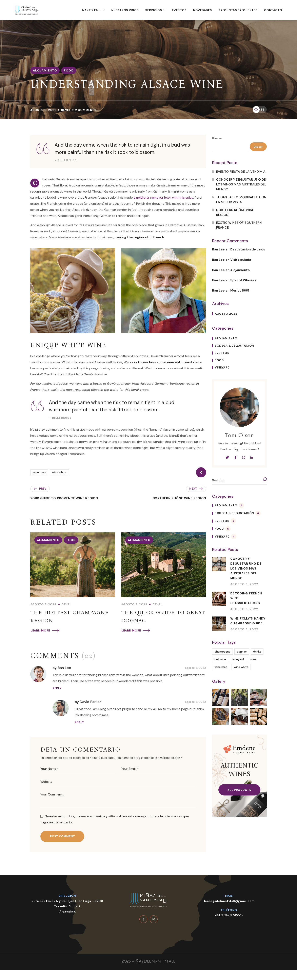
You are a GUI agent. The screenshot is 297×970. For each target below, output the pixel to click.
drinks (257, 651)
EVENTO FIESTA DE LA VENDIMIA (240, 171)
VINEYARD (222, 367)
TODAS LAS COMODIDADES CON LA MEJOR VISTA (241, 199)
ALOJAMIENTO (45, 70)
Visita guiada (240, 260)
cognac (242, 651)
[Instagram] (154, 919)
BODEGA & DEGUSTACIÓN (234, 345)
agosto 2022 (226, 313)
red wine (220, 659)
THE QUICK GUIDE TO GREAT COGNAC (163, 616)
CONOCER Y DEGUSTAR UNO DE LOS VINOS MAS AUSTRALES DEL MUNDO (241, 184)
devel (66, 110)
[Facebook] (143, 919)
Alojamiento (240, 270)
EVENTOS (222, 353)
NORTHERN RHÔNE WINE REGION (235, 212)
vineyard (238, 659)
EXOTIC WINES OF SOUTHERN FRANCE (239, 225)
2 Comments (85, 110)
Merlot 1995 (239, 290)
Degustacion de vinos (247, 249)
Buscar (217, 138)
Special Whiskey (243, 280)
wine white (59, 472)
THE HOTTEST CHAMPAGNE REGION (69, 616)
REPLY (57, 688)
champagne (222, 651)
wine (253, 659)
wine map (39, 472)
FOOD (69, 70)
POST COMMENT (62, 836)
